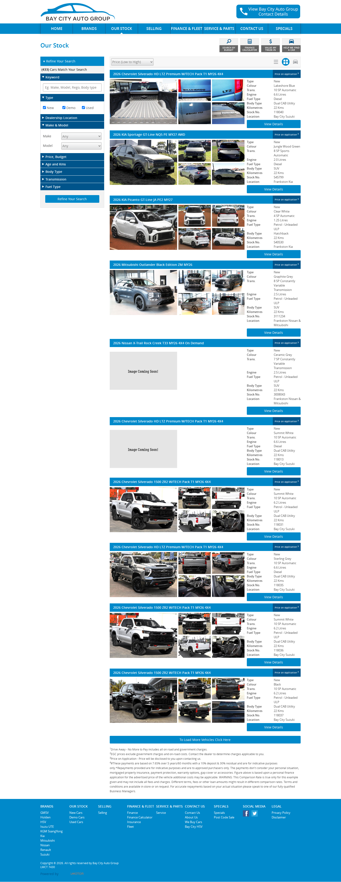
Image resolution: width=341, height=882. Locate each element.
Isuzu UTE (47, 826)
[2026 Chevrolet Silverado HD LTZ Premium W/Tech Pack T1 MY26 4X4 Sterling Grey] (177, 574)
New (50, 108)
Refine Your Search (59, 61)
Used (89, 108)
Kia (42, 836)
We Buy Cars (193, 822)
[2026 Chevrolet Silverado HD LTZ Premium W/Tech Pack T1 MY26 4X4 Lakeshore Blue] (177, 101)
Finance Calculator (139, 817)
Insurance (134, 822)
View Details (273, 124)
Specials (219, 813)
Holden (45, 817)
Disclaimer (279, 817)
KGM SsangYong (51, 831)
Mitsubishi (47, 840)
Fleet (130, 826)
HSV (43, 822)
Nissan (45, 845)
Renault (45, 850)
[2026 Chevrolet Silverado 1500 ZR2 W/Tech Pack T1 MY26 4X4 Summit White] (177, 509)
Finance (132, 813)
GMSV (44, 813)
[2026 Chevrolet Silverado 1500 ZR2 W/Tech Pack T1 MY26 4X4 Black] (177, 700)
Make (47, 136)
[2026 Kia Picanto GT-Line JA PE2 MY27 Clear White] (177, 227)
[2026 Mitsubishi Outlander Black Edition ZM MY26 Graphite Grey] (177, 292)
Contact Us (192, 813)
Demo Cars (76, 817)
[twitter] (255, 814)
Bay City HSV (194, 826)
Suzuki (44, 854)
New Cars (75, 813)
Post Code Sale (224, 817)
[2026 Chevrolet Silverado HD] (177, 448)
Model (48, 145)
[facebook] (247, 814)
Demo (70, 108)
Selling (102, 813)
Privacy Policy (281, 813)
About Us (191, 817)
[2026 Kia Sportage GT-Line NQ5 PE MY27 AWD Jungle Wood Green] (177, 162)
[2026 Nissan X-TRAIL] (177, 370)
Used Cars (76, 822)
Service (161, 813)
